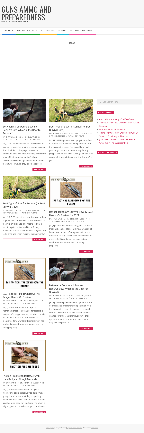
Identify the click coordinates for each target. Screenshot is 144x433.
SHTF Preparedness (13, 139)
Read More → (39, 169)
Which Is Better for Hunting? (112, 129)
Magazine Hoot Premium (74, 428)
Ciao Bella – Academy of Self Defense (116, 119)
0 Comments (35, 139)
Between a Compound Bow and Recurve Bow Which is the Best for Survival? (22, 130)
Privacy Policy (50, 428)
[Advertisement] (72, 72)
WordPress (94, 428)
